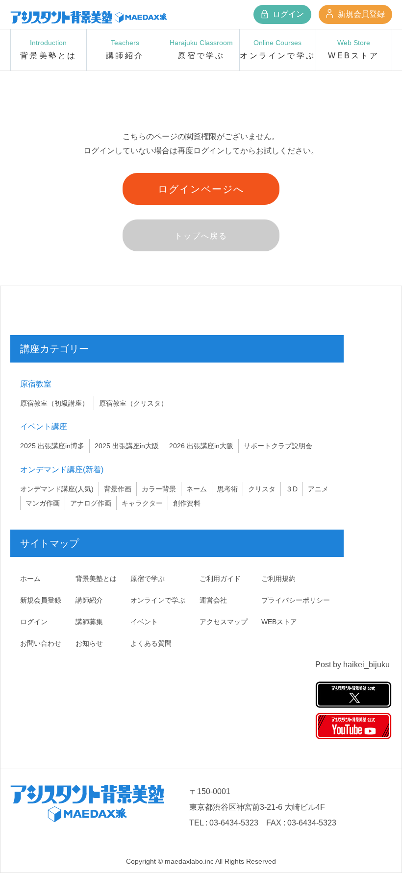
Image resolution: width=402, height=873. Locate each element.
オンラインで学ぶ (157, 600)
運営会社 (213, 600)
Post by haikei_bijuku (352, 664)
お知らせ (89, 643)
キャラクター (142, 503)
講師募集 (89, 622)
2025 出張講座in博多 (52, 446)
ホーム (30, 578)
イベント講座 (43, 426)
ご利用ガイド (220, 578)
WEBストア (279, 622)
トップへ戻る (201, 236)
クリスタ (262, 489)
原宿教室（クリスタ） (133, 403)
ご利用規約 (278, 578)
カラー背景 (159, 489)
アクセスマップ (224, 622)
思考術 (227, 489)
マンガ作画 (42, 503)
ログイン (287, 14)
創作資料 (187, 503)
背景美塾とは (96, 578)
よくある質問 (151, 643)
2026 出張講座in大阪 (201, 446)
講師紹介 (89, 600)
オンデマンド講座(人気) (57, 489)
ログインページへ (201, 189)
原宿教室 (35, 384)
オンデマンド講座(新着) (61, 469)
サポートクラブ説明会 (278, 446)
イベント (144, 622)
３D (292, 489)
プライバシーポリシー (295, 600)
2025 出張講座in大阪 (127, 446)
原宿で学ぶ (147, 578)
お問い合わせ (40, 643)
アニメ (318, 489)
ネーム (196, 489)
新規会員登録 (360, 14)
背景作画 (117, 489)
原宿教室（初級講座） (54, 403)
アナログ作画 (90, 503)
